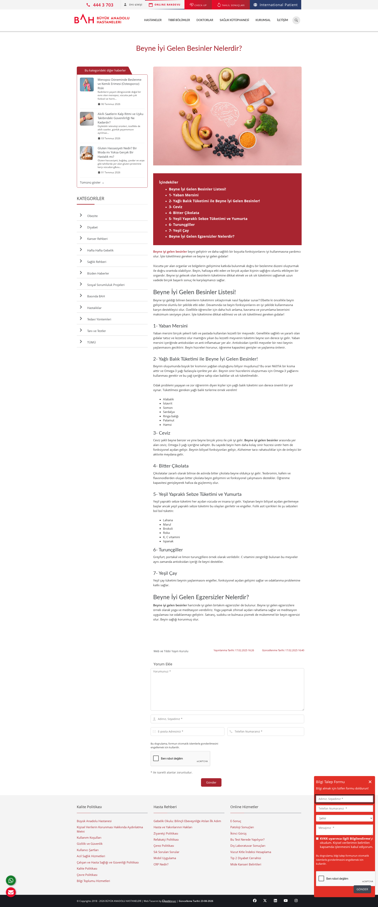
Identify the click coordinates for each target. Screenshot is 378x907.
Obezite (92, 216)
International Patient (279, 4)
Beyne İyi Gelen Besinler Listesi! (197, 189)
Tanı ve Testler (96, 331)
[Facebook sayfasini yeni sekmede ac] (255, 900)
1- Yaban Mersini (184, 195)
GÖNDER (362, 889)
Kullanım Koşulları (89, 837)
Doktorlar (204, 20)
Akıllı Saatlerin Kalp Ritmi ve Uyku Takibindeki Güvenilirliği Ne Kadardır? (120, 118)
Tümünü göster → (92, 182)
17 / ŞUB (301, 116)
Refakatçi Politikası (166, 839)
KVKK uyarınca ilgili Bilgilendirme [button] (345, 838)
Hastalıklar (94, 308)
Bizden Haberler (97, 273)
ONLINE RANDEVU (168, 4)
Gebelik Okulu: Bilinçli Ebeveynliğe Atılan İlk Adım (187, 821)
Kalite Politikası (87, 868)
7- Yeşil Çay (179, 230)
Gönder (211, 782)
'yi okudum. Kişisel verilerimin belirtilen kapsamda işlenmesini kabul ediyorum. (346, 843)
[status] (344, 829)
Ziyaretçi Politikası (166, 833)
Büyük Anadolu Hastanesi (94, 821)
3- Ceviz (175, 206)
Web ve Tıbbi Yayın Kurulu (171, 651)
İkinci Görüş (238, 833)
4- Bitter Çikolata (184, 212)
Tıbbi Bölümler (179, 20)
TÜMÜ (91, 342)
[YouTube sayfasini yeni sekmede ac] (286, 900)
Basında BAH (95, 296)
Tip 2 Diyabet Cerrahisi (245, 858)
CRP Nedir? (161, 864)
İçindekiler (168, 182)
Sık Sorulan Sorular (166, 852)
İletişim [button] (282, 20)
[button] (11, 892)
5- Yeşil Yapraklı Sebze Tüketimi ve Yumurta (208, 218)
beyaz (170, 901)
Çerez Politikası (164, 846)
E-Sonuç (235, 821)
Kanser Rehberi (97, 239)
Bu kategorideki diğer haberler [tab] (105, 70)
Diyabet (92, 227)
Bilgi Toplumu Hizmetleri (93, 881)
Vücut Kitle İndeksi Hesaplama (250, 852)
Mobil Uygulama (165, 858)
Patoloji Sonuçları (242, 827)
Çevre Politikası (87, 875)
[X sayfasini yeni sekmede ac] (265, 900)
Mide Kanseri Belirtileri (245, 864)
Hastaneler (153, 20)
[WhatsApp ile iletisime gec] (11, 880)
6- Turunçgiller (182, 224)
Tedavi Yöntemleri (98, 319)
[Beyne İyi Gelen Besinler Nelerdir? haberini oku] (227, 116)
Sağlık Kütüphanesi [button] (234, 20)
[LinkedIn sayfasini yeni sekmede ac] (275, 900)
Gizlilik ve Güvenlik (90, 844)
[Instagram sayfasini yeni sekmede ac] (296, 900)
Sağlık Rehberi (96, 262)
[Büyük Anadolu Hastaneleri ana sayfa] (102, 16)
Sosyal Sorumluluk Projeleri (105, 285)
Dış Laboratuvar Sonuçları (247, 846)
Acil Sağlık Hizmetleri (91, 856)
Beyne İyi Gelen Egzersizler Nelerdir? (201, 236)
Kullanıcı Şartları (88, 850)
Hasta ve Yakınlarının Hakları (173, 827)
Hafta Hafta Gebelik (100, 250)
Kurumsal (263, 20)
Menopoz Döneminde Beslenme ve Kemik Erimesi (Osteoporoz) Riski (119, 84)
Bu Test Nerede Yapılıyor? (247, 839)
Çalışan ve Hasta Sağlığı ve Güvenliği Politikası (108, 862)
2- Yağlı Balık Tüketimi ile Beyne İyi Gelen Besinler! (214, 200)
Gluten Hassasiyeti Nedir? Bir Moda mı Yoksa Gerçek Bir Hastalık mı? (117, 152)
